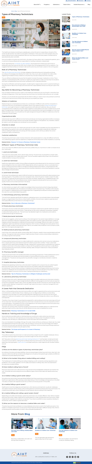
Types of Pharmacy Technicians (80, 16)
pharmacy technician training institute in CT (28, 339)
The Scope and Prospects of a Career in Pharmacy (25, 329)
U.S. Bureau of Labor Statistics (22, 63)
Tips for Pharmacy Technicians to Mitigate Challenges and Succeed (30, 273)
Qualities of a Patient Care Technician (45, 430)
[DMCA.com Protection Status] (77, 463)
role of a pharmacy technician (12, 72)
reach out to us (22, 342)
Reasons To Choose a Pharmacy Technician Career (25, 142)
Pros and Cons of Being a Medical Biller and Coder (79, 25)
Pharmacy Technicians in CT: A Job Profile (23, 310)
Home (12, 11)
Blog (16, 11)
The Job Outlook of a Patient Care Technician (80, 42)
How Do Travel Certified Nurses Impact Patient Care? (80, 50)
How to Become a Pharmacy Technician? (23, 203)
